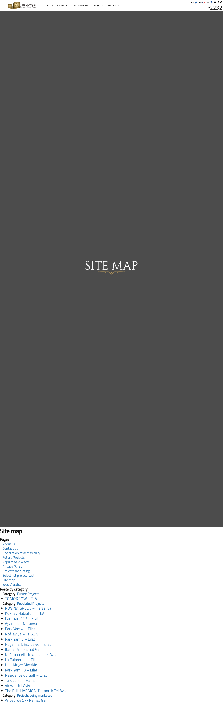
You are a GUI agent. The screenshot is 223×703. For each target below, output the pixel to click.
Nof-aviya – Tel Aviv (21, 634)
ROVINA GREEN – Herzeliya (28, 608)
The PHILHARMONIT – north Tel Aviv (36, 691)
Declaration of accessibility (21, 553)
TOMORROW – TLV (21, 599)
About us (62, 5)
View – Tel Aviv (17, 685)
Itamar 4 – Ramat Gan (23, 649)
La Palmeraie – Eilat (21, 660)
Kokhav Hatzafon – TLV (24, 613)
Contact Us (113, 5)
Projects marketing (16, 570)
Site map (8, 579)
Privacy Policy (12, 566)
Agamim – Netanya (21, 624)
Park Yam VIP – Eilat (22, 618)
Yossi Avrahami (80, 5)
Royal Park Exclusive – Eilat (28, 644)
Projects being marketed (34, 695)
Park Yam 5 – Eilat (20, 639)
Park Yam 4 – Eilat (20, 629)
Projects (98, 5)
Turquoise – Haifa (20, 680)
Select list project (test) (18, 575)
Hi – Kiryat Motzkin (21, 665)
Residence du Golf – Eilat (26, 675)
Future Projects (13, 557)
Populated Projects (16, 562)
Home (50, 5)
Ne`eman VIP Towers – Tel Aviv (31, 654)
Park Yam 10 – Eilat (21, 670)
